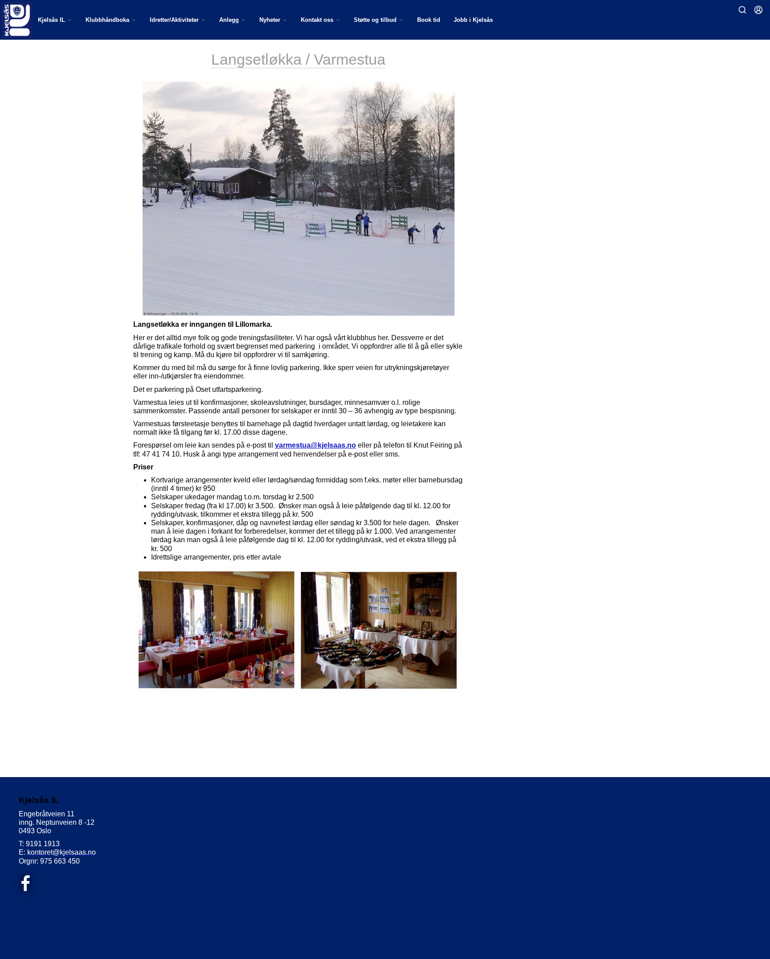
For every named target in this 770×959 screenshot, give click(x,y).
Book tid (428, 19)
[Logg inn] (758, 10)
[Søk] (742, 10)
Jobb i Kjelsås (473, 19)
